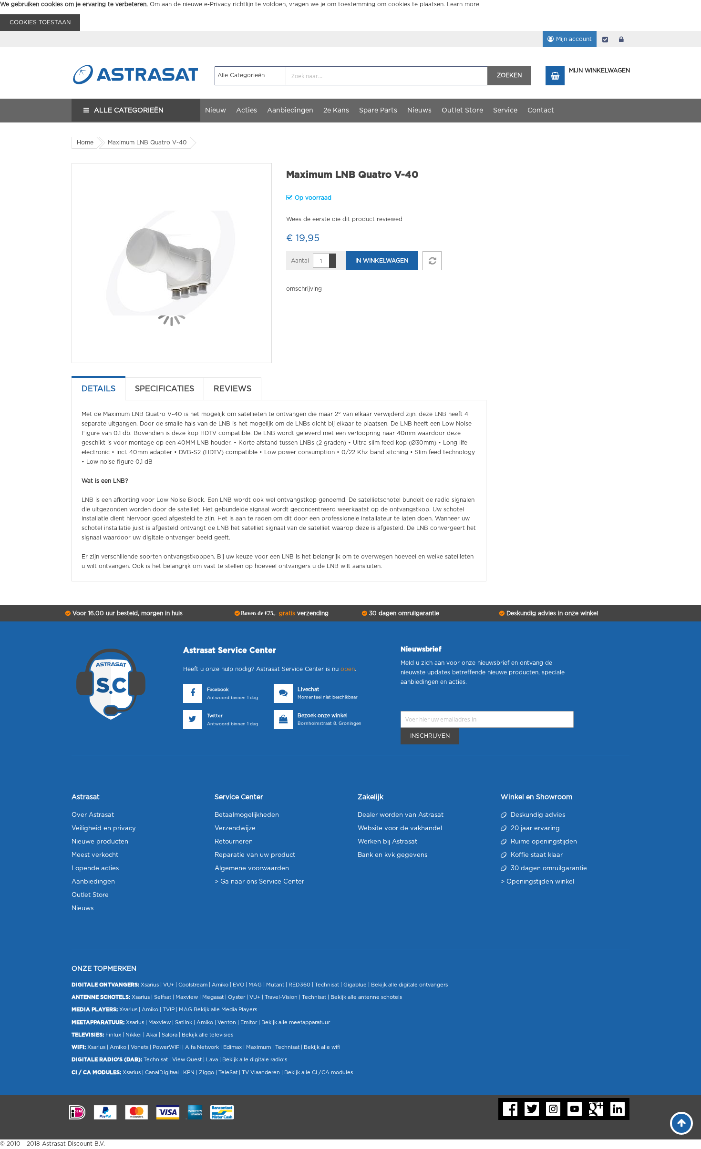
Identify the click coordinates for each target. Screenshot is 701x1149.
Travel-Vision (281, 997)
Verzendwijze (235, 828)
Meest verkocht (95, 855)
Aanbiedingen (93, 882)
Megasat (213, 997)
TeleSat (227, 1072)
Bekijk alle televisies (207, 1034)
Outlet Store (90, 895)
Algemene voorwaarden (252, 868)
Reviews (232, 389)
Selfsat (162, 997)
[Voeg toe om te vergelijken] (432, 260)
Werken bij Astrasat (387, 842)
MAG (255, 984)
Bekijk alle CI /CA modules (318, 1072)
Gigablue (355, 984)
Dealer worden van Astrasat (400, 815)
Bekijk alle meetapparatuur (295, 1022)
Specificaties (164, 389)
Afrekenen (605, 39)
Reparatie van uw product (255, 855)
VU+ (168, 984)
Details (98, 389)
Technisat (327, 984)
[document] (350, 15)
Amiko (220, 984)
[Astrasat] (136, 56)
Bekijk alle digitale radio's (254, 1059)
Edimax (232, 1047)
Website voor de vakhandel (400, 828)
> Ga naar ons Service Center (259, 882)
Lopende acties (95, 868)
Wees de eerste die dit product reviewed (344, 219)
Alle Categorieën (129, 110)
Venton (226, 1022)
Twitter (215, 716)
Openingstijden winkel (540, 882)
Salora (169, 1034)
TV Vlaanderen (261, 1072)
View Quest (187, 1059)
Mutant (275, 984)
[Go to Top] (681, 1123)
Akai (151, 1034)
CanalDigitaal (162, 1072)
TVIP (169, 1009)
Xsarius (150, 984)
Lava (212, 1059)
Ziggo (206, 1072)
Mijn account (574, 39)
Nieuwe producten (100, 842)
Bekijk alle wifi (322, 1047)
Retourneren (234, 842)
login (621, 39)
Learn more (463, 4)
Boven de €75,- (284, 613)
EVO (238, 984)
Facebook (217, 690)
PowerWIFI (167, 1047)
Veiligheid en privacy (104, 828)
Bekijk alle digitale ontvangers (409, 984)
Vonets (139, 1047)
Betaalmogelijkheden (247, 815)
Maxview (186, 997)
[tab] (98, 388)
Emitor (248, 1022)
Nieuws (82, 908)
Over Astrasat (93, 815)
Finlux (113, 1034)
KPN (189, 1072)
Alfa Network (202, 1047)
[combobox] (351, 75)
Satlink (183, 1022)
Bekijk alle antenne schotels (366, 997)
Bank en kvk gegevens (392, 855)
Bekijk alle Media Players (225, 1009)
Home (85, 142)
